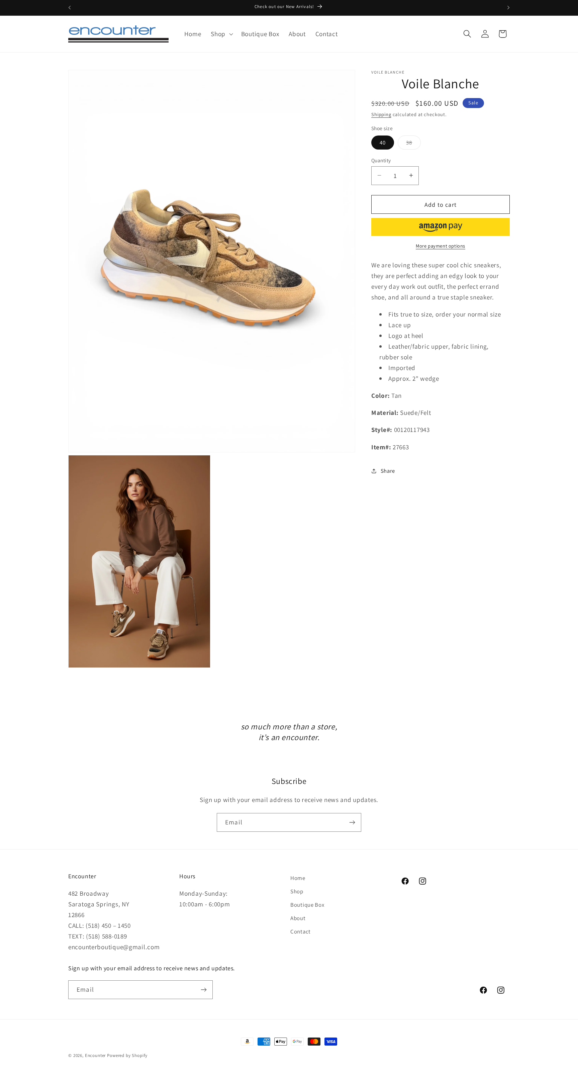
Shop (296, 891)
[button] (221, 34)
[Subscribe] (352, 822)
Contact (300, 931)
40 (383, 142)
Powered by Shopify (127, 1055)
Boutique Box (307, 904)
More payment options (440, 246)
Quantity (381, 160)
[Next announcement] (508, 7)
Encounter (96, 1055)
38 (413, 144)
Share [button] (388, 470)
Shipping (381, 114)
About (298, 918)
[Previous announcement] (69, 7)
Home (297, 878)
